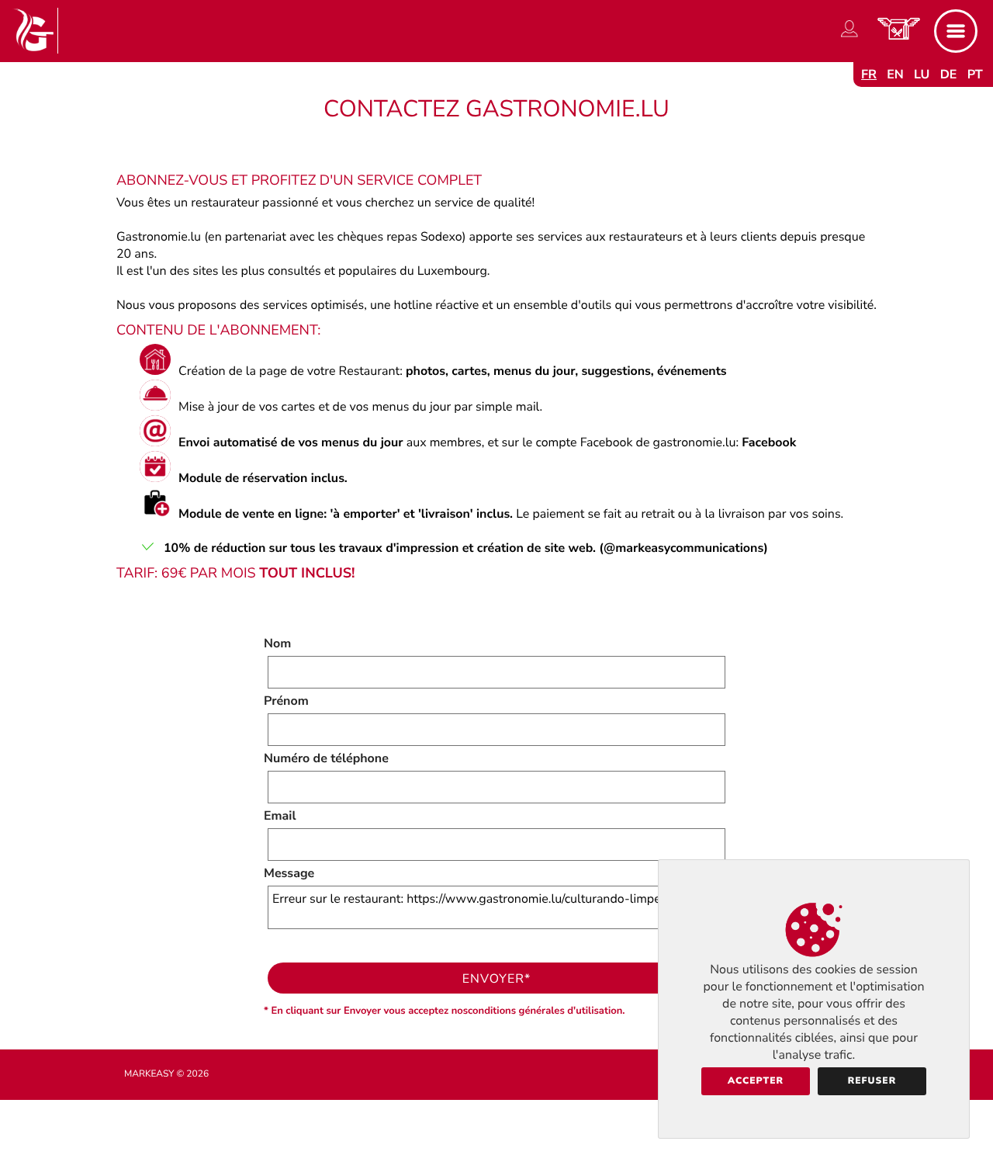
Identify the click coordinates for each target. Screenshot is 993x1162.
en (895, 74)
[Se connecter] (849, 37)
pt (975, 74)
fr (869, 74)
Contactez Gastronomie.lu (496, 109)
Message (289, 873)
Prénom (286, 700)
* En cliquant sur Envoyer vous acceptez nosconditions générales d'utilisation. (444, 1011)
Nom (277, 643)
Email (280, 815)
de (948, 74)
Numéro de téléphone (326, 758)
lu (921, 74)
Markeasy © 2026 (166, 1074)
